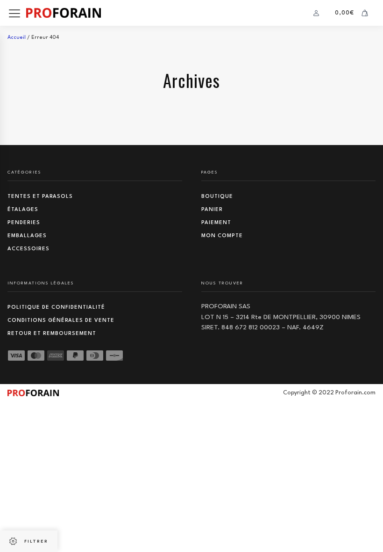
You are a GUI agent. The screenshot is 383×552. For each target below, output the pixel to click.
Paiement (216, 222)
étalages (22, 209)
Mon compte (222, 236)
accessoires (28, 249)
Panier (212, 209)
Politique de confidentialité (56, 307)
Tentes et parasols (40, 196)
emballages (27, 236)
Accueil (16, 37)
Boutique (217, 196)
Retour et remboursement (51, 333)
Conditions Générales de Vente (60, 320)
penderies (23, 222)
